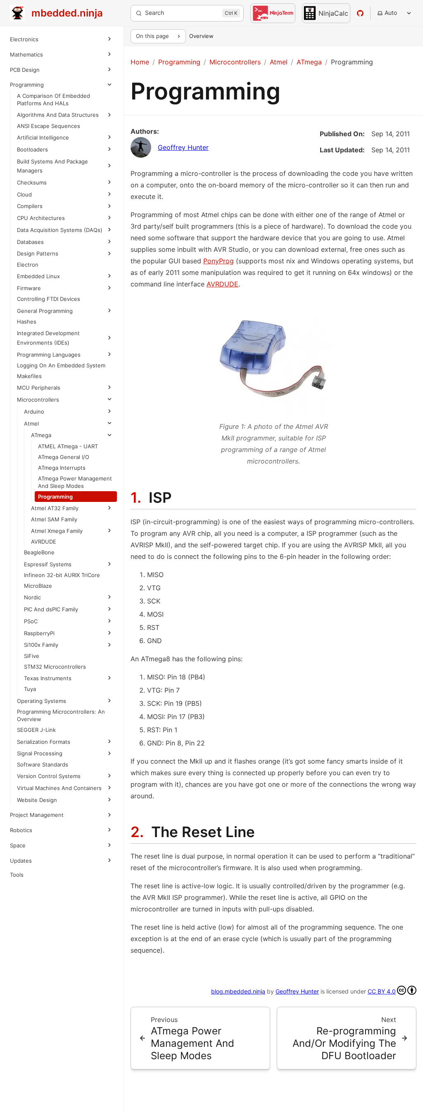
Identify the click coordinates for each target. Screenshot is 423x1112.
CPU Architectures (41, 218)
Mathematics (26, 54)
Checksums (32, 182)
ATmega (41, 444)
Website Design (37, 826)
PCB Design (25, 69)
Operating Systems (41, 717)
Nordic (32, 614)
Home (140, 62)
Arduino (34, 420)
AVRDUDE (222, 284)
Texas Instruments (47, 695)
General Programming (45, 320)
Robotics (21, 856)
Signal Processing (39, 770)
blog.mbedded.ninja (238, 991)
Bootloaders (32, 149)
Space (18, 871)
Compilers (30, 206)
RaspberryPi (39, 649)
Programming (27, 84)
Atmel (31, 432)
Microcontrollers (38, 408)
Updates (21, 886)
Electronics (24, 39)
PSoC (31, 637)
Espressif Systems (47, 580)
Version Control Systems (49, 793)
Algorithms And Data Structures (58, 114)
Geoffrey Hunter (183, 147)
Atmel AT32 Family (54, 525)
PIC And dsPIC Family (51, 626)
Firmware (29, 297)
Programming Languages (49, 363)
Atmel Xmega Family (57, 547)
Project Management (37, 841)
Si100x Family (41, 661)
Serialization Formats (43, 758)
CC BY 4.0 (382, 991)
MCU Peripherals (38, 397)
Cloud (24, 194)
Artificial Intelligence (43, 137)
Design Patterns (37, 263)
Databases (30, 251)
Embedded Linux (38, 285)
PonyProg (218, 261)
